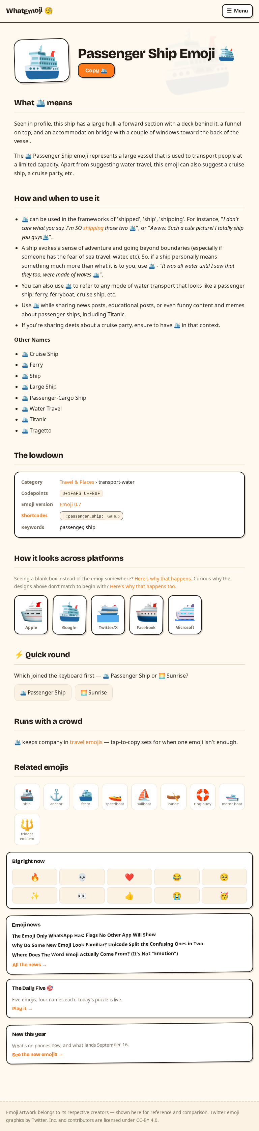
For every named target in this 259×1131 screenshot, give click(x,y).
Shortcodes (34, 515)
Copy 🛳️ (96, 70)
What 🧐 (29, 11)
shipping (94, 228)
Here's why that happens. (163, 578)
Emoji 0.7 (70, 504)
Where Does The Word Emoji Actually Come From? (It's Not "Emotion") (95, 954)
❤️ (129, 877)
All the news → (29, 965)
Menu (237, 10)
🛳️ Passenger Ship (43, 692)
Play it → (22, 1008)
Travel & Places (77, 481)
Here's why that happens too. (143, 586)
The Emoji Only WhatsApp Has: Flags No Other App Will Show (84, 935)
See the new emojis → (37, 1054)
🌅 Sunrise (94, 692)
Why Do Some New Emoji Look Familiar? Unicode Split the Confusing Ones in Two (107, 944)
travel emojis (86, 742)
